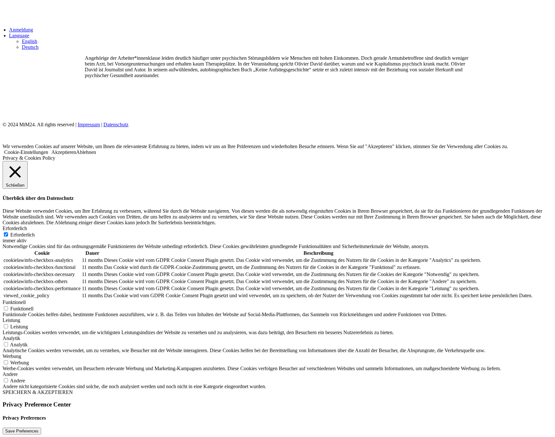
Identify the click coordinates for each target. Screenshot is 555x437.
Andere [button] (10, 374)
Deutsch (30, 47)
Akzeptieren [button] (63, 152)
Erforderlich (22, 234)
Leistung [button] (11, 320)
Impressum (89, 124)
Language (19, 35)
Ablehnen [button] (86, 152)
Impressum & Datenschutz (119, 101)
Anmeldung (21, 29)
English (29, 41)
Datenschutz (115, 124)
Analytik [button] (11, 338)
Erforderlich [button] (15, 228)
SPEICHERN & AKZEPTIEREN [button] (38, 392)
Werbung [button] (12, 356)
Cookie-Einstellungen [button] (26, 152)
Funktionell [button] (14, 302)
